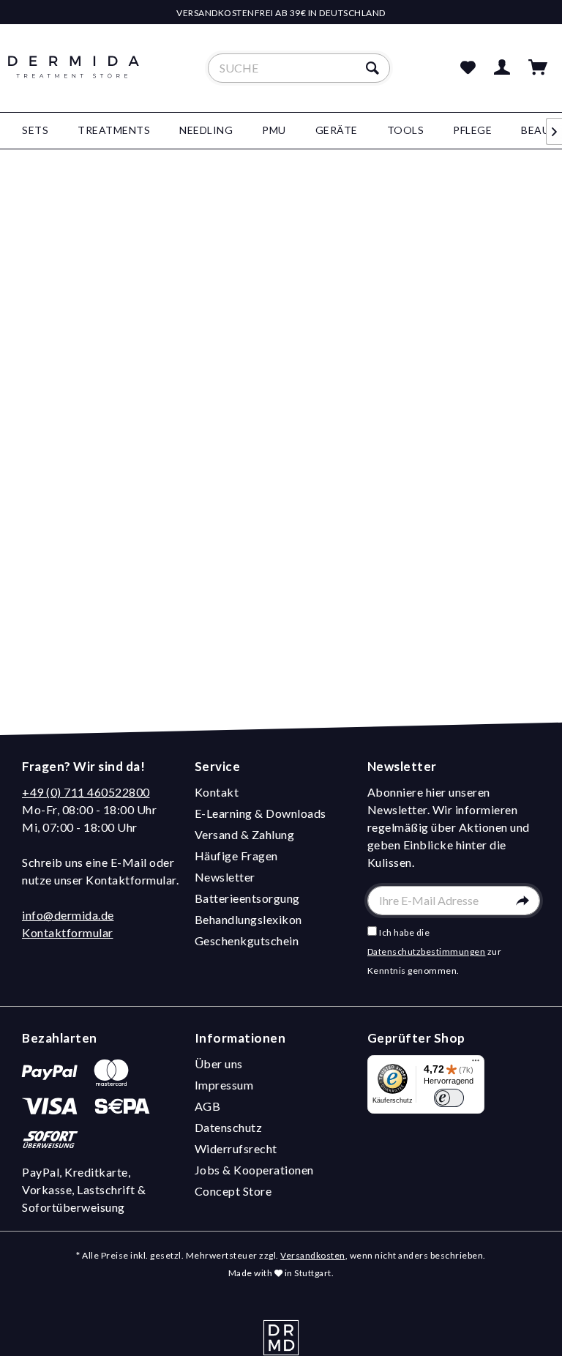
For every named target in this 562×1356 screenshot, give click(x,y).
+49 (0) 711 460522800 (86, 792)
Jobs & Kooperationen (254, 1170)
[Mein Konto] (502, 68)
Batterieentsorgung (247, 898)
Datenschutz (229, 1127)
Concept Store (233, 1191)
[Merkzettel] (467, 68)
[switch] (449, 1098)
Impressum (224, 1085)
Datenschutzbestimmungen (426, 951)
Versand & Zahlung (245, 834)
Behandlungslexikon (248, 919)
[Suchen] (374, 68)
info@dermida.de (68, 915)
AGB (208, 1106)
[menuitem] (299, 68)
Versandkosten (312, 1255)
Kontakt (217, 792)
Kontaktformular (67, 932)
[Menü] (475, 1064)
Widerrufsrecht (236, 1148)
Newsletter (225, 877)
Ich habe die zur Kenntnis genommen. (434, 951)
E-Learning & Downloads (260, 813)
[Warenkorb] (538, 68)
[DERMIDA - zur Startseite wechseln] (73, 80)
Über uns (219, 1063)
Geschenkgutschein (247, 940)
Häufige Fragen (236, 856)
